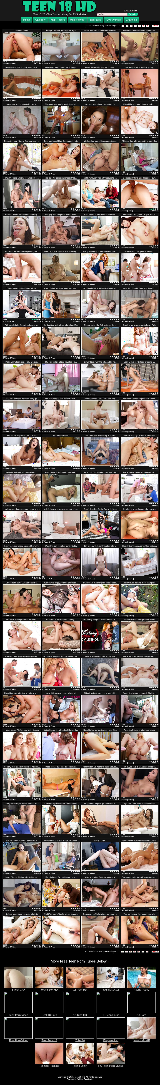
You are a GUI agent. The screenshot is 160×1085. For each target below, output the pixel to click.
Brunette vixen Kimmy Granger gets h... (21, 141)
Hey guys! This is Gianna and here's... (139, 767)
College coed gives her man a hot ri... (21, 914)
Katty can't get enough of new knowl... (139, 399)
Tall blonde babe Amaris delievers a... (21, 325)
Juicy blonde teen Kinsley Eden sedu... (61, 730)
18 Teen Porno (110, 1015)
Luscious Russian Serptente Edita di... (139, 620)
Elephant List (110, 1040)
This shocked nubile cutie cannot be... (139, 31)
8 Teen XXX (18, 989)
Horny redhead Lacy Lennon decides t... (100, 251)
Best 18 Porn (49, 1015)
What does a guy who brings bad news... (61, 840)
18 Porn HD (80, 989)
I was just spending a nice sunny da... (100, 104)
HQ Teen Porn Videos (110, 1065)
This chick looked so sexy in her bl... (100, 436)
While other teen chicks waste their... (100, 141)
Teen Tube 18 (49, 1040)
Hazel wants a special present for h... (139, 472)
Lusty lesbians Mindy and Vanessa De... (139, 840)
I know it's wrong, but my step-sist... (22, 472)
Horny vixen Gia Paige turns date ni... (100, 877)
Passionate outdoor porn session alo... (100, 583)
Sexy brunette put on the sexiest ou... (21, 804)
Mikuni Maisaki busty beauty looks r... (139, 104)
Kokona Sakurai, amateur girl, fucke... (139, 215)
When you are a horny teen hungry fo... (22, 178)
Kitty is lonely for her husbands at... (61, 877)
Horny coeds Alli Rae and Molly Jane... (22, 730)
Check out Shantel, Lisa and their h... (22, 583)
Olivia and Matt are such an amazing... (61, 251)
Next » (155, 26)
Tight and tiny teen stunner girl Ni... (22, 288)
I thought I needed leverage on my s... (61, 31)
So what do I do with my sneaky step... (22, 215)
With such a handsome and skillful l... (139, 288)
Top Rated (95, 19)
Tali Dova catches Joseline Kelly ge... (21, 399)
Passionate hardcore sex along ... (61, 620)
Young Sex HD (49, 989)
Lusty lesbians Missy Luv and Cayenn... (21, 546)
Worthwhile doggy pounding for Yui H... (61, 583)
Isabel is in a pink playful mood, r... (140, 251)
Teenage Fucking (49, 1065)
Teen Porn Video (18, 1015)
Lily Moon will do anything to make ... (100, 546)
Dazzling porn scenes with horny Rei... (139, 325)
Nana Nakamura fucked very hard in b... (21, 693)
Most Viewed (77, 19)
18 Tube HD (80, 1015)
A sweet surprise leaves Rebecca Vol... (61, 804)
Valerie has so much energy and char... (61, 509)
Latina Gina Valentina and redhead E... (61, 325)
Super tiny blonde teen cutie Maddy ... (139, 693)
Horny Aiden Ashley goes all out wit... (61, 693)
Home (26, 19)
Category (40, 19)
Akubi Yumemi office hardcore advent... (61, 914)
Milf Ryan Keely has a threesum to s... (100, 178)
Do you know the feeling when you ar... (100, 288)
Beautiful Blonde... (61, 436)
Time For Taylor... (21, 31)
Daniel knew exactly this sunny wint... (100, 656)
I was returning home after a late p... (61, 67)
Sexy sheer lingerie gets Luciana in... (100, 804)
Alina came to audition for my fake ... (61, 472)
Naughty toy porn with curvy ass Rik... (100, 730)
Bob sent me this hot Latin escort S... (22, 840)
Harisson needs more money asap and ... (22, 509)
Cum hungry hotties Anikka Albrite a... (61, 288)
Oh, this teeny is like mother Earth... (61, 399)
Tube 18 (80, 1040)
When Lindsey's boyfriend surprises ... (22, 656)
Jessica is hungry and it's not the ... (100, 67)
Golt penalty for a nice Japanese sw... (139, 178)
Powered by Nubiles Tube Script (80, 1079)
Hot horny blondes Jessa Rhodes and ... (61, 656)
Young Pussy (141, 989)
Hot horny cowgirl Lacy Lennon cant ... (100, 620)
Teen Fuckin (80, 1065)
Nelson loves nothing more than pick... (139, 583)
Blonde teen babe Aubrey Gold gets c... (139, 546)
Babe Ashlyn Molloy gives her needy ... (100, 914)
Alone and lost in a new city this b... (21, 104)
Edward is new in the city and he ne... (100, 362)
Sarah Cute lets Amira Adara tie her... (100, 509)
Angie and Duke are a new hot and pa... (139, 804)
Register (133, 10)
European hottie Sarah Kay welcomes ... (139, 877)
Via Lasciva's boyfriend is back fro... (100, 215)
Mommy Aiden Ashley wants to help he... (22, 767)
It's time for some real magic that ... (61, 178)
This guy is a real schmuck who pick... (22, 67)
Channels (131, 19)
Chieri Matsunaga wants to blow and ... (139, 436)
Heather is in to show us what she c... (139, 509)
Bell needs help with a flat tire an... (22, 436)
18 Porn (141, 1015)
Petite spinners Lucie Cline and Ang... (100, 399)
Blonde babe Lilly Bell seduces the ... (100, 325)
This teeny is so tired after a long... (139, 67)
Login (126, 10)
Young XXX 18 (110, 989)
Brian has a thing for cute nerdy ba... (22, 620)
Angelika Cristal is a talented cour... (139, 730)
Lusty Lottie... (100, 840)
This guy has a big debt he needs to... (61, 215)
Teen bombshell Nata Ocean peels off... (61, 141)
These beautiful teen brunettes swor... (100, 31)
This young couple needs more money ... (100, 472)
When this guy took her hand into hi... (61, 546)
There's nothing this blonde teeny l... (139, 914)
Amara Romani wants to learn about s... (100, 767)
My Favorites (113, 19)
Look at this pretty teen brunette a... (139, 362)
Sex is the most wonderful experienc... (139, 656)
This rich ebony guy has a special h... (100, 693)
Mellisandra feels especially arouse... (21, 362)
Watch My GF (142, 1040)
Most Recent (58, 19)
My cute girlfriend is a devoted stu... (61, 362)
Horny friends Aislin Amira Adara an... (22, 877)
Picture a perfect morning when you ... (22, 251)
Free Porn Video (18, 1040)
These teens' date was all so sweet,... (61, 767)
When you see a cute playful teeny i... (61, 104)
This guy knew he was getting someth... (139, 141)
